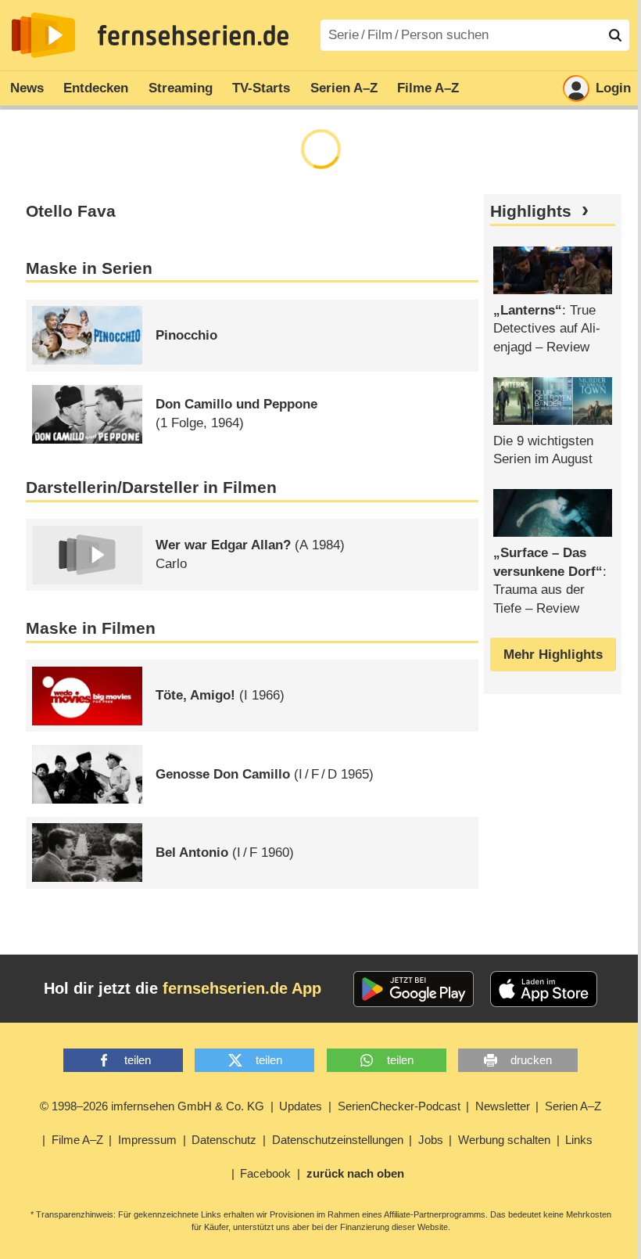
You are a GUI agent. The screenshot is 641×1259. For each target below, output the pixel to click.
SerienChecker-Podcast (399, 1106)
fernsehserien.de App (242, 988)
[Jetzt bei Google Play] (413, 989)
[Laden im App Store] (544, 989)
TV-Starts (261, 88)
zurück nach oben (355, 1173)
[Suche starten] (615, 35)
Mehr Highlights (553, 654)
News (27, 88)
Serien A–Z (344, 88)
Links (579, 1139)
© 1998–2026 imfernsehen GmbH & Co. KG (152, 1106)
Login (613, 88)
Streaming (181, 88)
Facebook (265, 1173)
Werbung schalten (504, 1139)
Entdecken (95, 88)
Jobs (430, 1139)
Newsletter (502, 1106)
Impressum (147, 1139)
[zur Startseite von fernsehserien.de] (43, 35)
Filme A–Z (428, 88)
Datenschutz (224, 1139)
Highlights (530, 211)
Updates (300, 1106)
